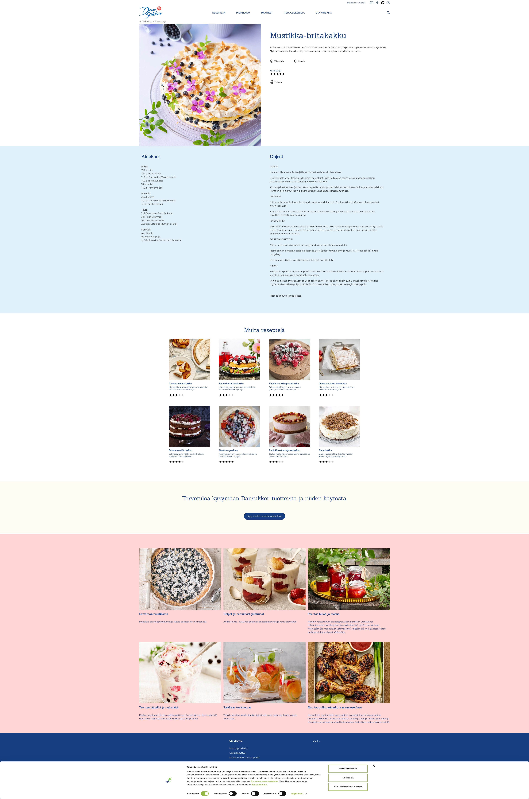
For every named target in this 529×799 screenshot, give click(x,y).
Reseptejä (160, 21)
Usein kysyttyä (237, 753)
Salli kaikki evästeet (348, 768)
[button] (218, 12)
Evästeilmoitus (259, 784)
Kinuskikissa (294, 295)
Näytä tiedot (297, 793)
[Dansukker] (151, 12)
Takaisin (147, 21)
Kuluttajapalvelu (238, 748)
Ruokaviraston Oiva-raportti (244, 757)
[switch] (233, 793)
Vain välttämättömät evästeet (348, 786)
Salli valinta (347, 778)
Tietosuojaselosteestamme (264, 781)
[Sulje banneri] (374, 766)
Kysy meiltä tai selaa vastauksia (264, 516)
